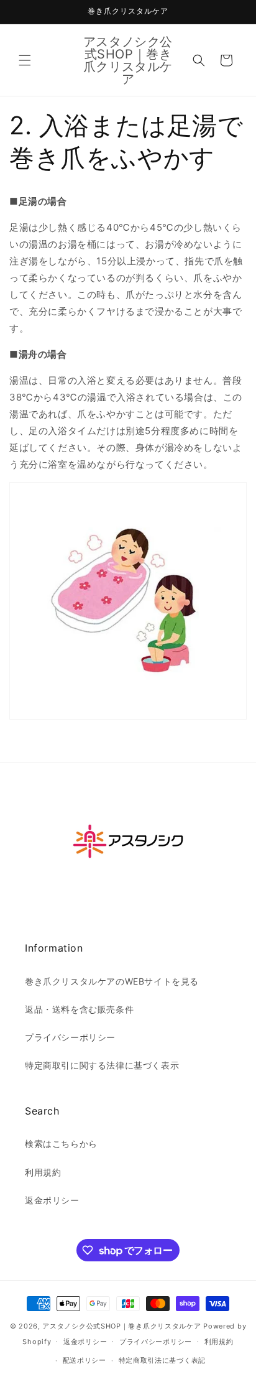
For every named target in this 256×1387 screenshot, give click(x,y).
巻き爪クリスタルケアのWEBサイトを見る (112, 981)
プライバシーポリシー (70, 1037)
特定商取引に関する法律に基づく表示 (102, 1065)
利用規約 (43, 1172)
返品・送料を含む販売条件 (79, 1009)
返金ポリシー (52, 1200)
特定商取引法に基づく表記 (162, 1360)
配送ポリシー (84, 1360)
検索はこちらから (61, 1143)
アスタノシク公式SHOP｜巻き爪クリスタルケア (121, 1326)
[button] (25, 60)
